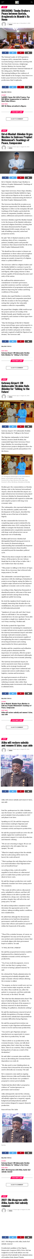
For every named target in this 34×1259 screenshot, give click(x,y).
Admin (10, 24)
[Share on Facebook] (5, 53)
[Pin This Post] (20, 53)
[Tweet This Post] (13, 53)
